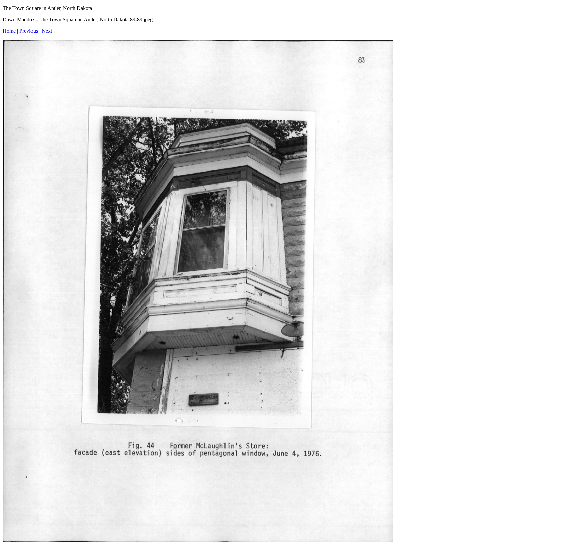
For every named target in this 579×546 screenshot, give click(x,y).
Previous (28, 31)
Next (47, 31)
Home (9, 31)
